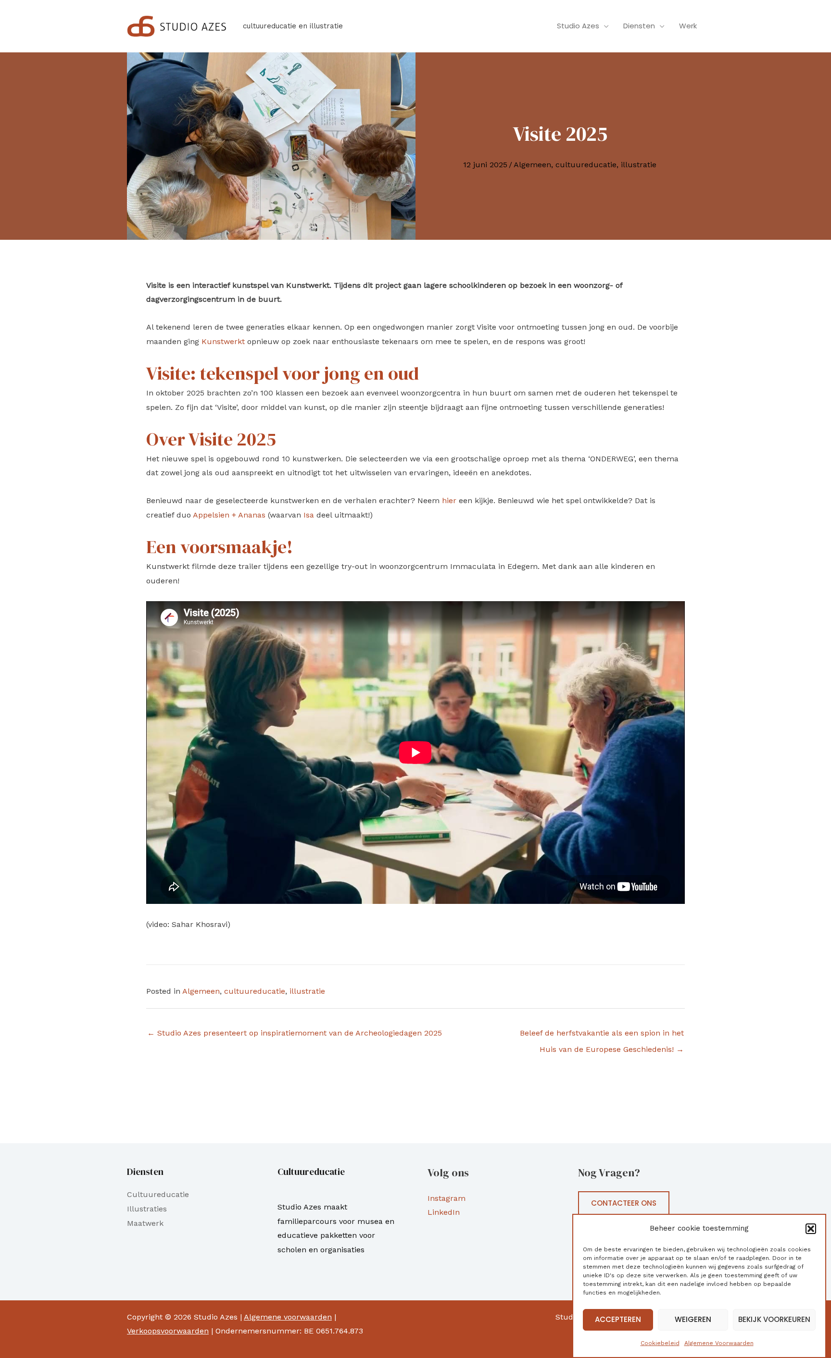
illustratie (638, 164)
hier (449, 500)
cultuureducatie (586, 164)
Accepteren (618, 1320)
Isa (308, 514)
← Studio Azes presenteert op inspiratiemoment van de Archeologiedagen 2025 (294, 1032)
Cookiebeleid (660, 1343)
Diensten (639, 26)
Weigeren (693, 1320)
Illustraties (147, 1208)
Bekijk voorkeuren (774, 1320)
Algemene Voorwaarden (719, 1343)
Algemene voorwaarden (288, 1316)
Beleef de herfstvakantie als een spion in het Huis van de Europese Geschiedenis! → (602, 1035)
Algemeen (532, 164)
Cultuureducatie (158, 1194)
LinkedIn (444, 1212)
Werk (688, 26)
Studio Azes (578, 26)
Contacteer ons (623, 1203)
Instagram (447, 1198)
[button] (811, 1229)
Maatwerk (145, 1223)
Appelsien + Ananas (229, 514)
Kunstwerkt (223, 341)
